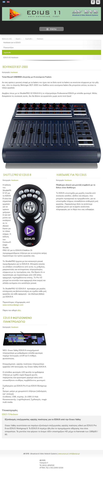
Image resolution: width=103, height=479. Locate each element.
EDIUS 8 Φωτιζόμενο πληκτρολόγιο (17, 319)
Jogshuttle (7, 53)
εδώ (19, 310)
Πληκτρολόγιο (8, 48)
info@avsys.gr (74, 454)
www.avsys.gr (63, 454)
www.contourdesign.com (13, 305)
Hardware (14, 72)
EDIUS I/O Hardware (10, 57)
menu (53, 29)
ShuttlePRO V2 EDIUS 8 (17, 174)
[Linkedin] (98, 2)
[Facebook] (93, 2)
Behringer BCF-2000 (15, 66)
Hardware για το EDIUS (12, 42)
